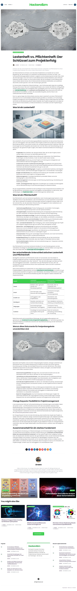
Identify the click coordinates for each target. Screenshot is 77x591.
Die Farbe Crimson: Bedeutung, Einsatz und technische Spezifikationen (64, 523)
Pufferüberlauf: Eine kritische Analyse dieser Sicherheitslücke (60, 495)
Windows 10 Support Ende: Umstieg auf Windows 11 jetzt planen (12, 520)
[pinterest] (32, 449)
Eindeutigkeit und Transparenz (44, 379)
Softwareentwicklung (18, 52)
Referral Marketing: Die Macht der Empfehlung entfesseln (15, 495)
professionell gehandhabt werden (24, 412)
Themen (9, 4)
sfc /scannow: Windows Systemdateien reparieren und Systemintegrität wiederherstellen (15, 548)
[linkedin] (34, 449)
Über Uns (71, 4)
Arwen (4, 524)
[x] (27, 449)
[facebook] (29, 449)
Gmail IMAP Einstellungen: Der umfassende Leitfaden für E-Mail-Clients (15, 555)
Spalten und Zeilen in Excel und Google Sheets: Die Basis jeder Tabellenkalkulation (14, 563)
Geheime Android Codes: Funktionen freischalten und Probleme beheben (66, 567)
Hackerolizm (38, 4)
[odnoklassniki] (48, 449)
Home (5, 4)
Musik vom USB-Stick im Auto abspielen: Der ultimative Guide (15, 569)
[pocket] (42, 449)
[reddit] (40, 449)
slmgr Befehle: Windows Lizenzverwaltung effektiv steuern (67, 560)
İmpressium (64, 587)
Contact (65, 4)
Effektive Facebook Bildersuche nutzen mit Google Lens (36, 523)
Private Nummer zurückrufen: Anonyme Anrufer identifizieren (66, 547)
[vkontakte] (45, 449)
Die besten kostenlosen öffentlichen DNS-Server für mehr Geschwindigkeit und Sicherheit (67, 554)
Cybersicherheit (31, 506)
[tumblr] (37, 449)
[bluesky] (50, 449)
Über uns (70, 587)
